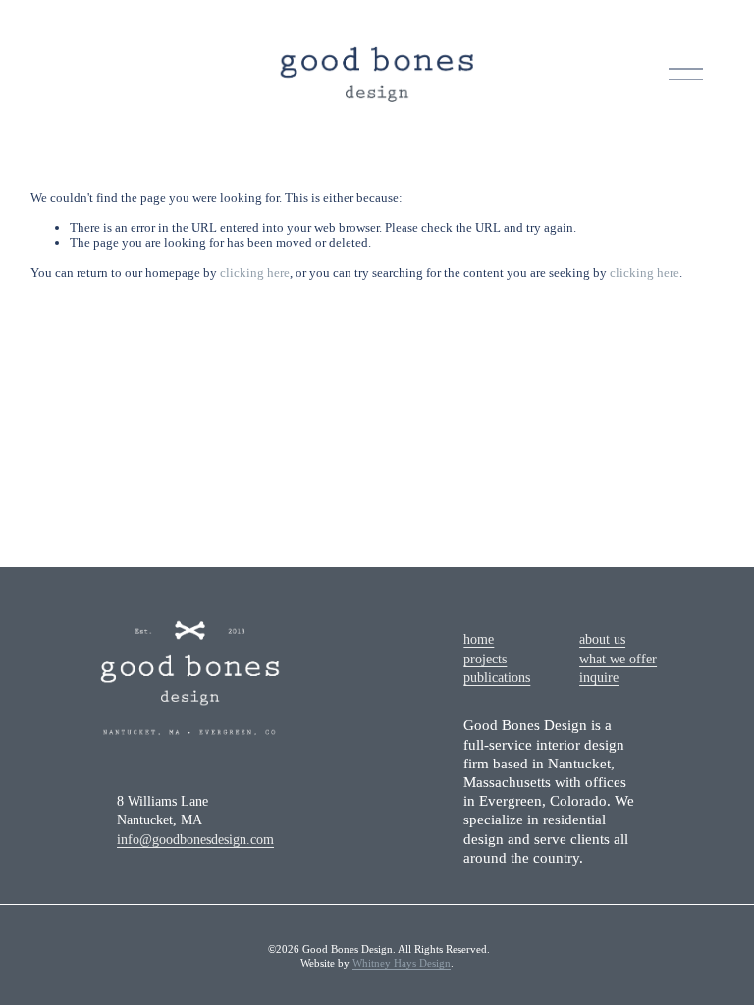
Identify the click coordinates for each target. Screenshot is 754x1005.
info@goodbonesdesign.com (195, 839)
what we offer (618, 659)
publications (496, 677)
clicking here (255, 272)
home (478, 639)
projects (485, 659)
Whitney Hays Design (401, 963)
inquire (599, 677)
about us (602, 639)
